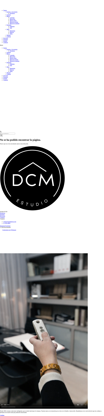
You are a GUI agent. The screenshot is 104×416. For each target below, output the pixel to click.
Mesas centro (13, 20)
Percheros (12, 13)
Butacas (12, 32)
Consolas (12, 17)
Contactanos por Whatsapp (9, 230)
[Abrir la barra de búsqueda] (0, 132)
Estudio (5, 41)
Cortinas (8, 36)
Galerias (8, 14)
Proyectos (2, 216)
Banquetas (12, 30)
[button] (52, 45)
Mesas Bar (12, 19)
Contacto (5, 42)
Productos (2, 213)
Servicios (5, 38)
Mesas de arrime (14, 22)
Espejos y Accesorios (11, 12)
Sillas (7, 29)
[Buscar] (1, 135)
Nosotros (5, 39)
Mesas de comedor (14, 23)
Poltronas (8, 25)
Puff (11, 28)
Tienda (5, 10)
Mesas (8, 16)
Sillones (8, 35)
